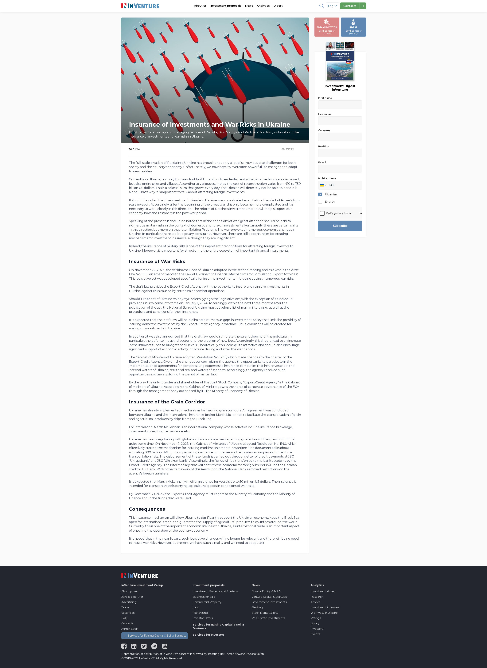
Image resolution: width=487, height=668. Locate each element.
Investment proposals (225, 5)
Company (324, 130)
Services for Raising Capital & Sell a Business (157, 635)
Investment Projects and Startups (215, 591)
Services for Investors (208, 634)
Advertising (128, 602)
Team (125, 607)
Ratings (316, 618)
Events (315, 634)
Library (315, 623)
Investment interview (325, 607)
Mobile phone (327, 178)
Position (323, 146)
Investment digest (323, 591)
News (249, 5)
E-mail (322, 162)
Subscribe (340, 225)
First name (325, 98)
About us (200, 5)
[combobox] (322, 185)
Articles (315, 602)
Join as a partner (132, 596)
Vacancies (127, 612)
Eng (330, 6)
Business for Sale (204, 596)
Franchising (200, 612)
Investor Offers (203, 618)
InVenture (142, 585)
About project (130, 591)
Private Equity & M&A (266, 591)
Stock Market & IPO (265, 612)
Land (196, 607)
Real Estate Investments (268, 618)
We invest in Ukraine (324, 612)
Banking (257, 607)
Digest (278, 5)
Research (317, 596)
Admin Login (129, 628)
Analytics (263, 5)
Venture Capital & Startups (269, 596)
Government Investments (269, 602)
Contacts (127, 623)
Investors (317, 628)
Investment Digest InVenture (340, 87)
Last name (325, 114)
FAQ (124, 618)
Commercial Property (207, 602)
